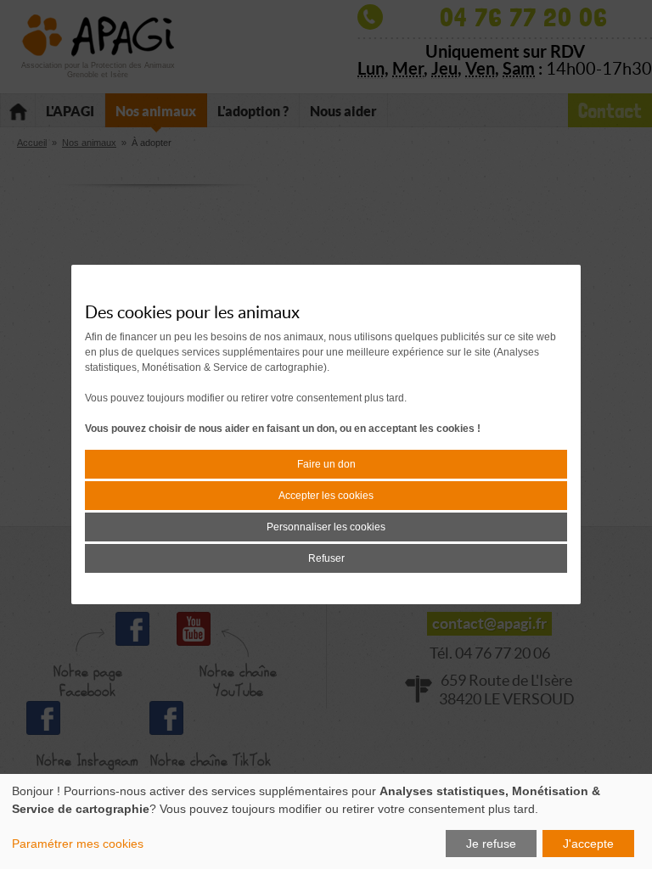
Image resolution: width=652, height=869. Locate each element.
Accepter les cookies (326, 496)
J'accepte (588, 843)
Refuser (326, 558)
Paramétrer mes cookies (77, 843)
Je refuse (491, 843)
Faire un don (326, 464)
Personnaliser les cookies (326, 527)
